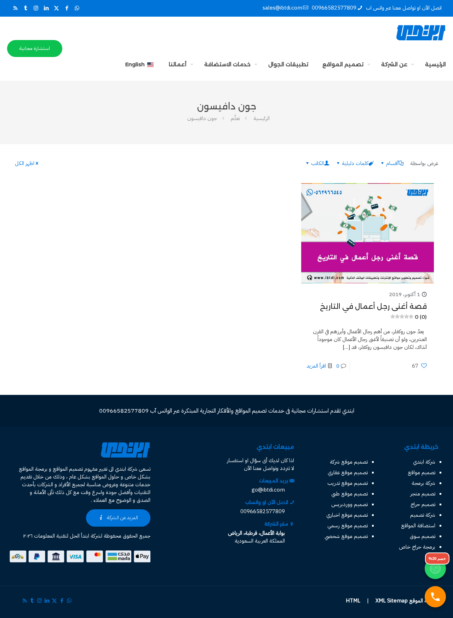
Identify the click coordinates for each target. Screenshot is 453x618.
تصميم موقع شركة (349, 462)
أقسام (392, 163)
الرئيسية (261, 118)
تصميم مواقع (421, 472)
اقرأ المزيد (316, 366)
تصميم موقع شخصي (346, 536)
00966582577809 (334, 8)
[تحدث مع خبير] (435, 596)
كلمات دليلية (355, 163)
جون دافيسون (202, 118)
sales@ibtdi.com (282, 8)
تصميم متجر (422, 494)
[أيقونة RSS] (15, 8)
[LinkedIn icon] (46, 8)
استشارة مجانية (34, 48)
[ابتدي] (421, 33)
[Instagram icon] (36, 8)
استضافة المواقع (418, 525)
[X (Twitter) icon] (56, 8)
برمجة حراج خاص (417, 547)
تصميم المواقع (68, 469)
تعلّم (235, 118)
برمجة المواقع (33, 469)
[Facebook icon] (66, 8)
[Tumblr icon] (25, 8)
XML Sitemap (391, 601)
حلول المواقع (105, 477)
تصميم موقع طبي (349, 494)
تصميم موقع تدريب (347, 483)
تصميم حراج (423, 504)
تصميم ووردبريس (349, 504)
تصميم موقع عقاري (348, 472)
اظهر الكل (24, 163)
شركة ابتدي (424, 462)
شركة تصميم (422, 515)
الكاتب (317, 163)
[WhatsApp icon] (77, 8)
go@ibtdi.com (268, 490)
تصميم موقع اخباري (347, 515)
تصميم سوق (422, 536)
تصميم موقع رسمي (347, 525)
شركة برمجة (423, 483)
